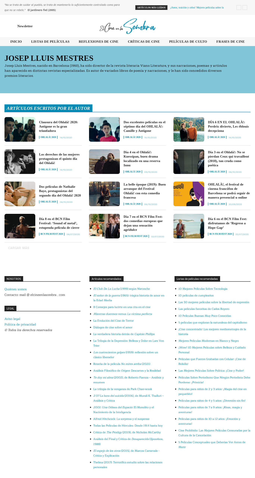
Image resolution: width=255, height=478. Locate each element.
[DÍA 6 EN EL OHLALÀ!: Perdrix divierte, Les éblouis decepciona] (188, 129)
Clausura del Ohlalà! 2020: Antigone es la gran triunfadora (58, 126)
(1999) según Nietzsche (121, 289)
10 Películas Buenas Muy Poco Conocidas (204, 316)
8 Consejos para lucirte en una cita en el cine (121, 307)
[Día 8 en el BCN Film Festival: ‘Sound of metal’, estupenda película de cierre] (19, 226)
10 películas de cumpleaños (196, 295)
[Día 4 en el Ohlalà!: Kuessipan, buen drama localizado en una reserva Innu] (104, 161)
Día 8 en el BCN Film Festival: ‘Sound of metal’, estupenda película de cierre (59, 223)
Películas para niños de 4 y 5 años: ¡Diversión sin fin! (211, 400)
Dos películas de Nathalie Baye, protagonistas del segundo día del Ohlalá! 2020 (60, 191)
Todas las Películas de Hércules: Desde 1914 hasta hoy (128, 425)
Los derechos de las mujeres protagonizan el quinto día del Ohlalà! (59, 158)
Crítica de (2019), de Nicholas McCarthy (127, 432)
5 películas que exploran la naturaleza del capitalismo (212, 322)
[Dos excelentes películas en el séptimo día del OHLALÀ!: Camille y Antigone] (104, 129)
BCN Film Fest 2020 (52, 234)
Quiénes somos (15, 289)
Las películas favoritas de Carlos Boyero (203, 309)
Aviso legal (12, 319)
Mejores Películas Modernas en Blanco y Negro (208, 341)
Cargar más (18, 248)
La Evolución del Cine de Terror (113, 320)
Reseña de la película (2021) (121, 364)
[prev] (239, 7)
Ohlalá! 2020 (48, 137)
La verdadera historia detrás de (124, 334)
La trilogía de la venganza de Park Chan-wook (122, 389)
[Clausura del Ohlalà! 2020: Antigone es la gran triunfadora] (19, 129)
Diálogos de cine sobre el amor (112, 327)
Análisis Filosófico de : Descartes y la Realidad (127, 370)
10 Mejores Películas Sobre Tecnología (202, 289)
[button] (246, 26)
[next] (244, 7)
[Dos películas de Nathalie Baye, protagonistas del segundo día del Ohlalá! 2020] (19, 194)
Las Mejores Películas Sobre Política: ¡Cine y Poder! (211, 370)
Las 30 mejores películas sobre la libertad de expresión (213, 302)
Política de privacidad (20, 324)
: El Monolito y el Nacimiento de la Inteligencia (123, 410)
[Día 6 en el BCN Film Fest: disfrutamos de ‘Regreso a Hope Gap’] (188, 226)
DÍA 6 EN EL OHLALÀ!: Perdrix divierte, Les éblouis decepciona (228, 126)
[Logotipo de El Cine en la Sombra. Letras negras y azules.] (127, 26)
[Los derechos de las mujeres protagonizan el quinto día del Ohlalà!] (19, 161)
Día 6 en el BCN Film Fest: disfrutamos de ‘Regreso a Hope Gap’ (227, 223)
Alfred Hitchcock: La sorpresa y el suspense (121, 419)
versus (122, 314)
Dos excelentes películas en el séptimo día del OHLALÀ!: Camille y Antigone (144, 126)
